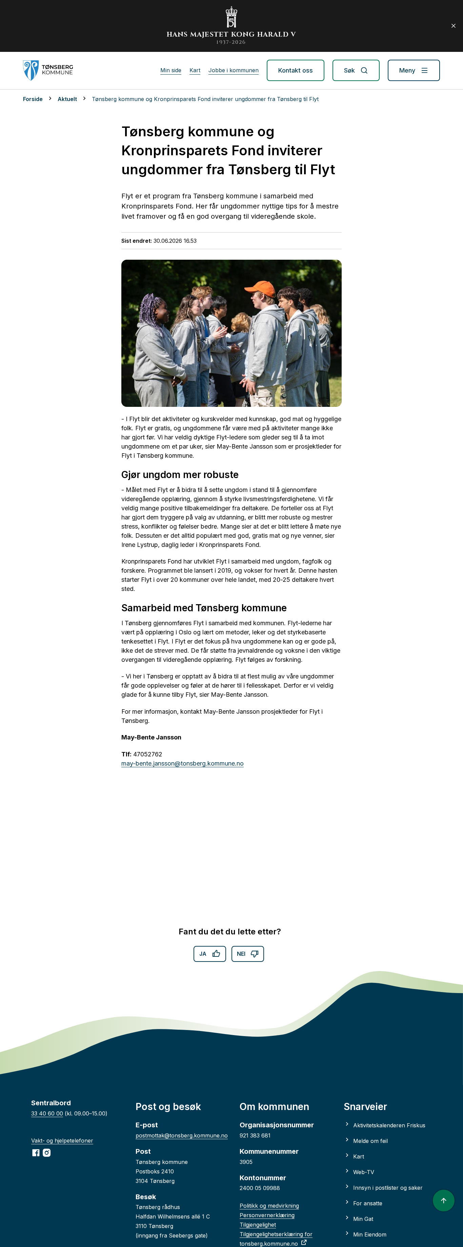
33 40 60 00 (47, 1113)
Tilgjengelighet (258, 1224)
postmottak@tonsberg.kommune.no (182, 1135)
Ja (202, 953)
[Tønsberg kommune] (48, 70)
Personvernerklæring (267, 1215)
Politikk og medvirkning (269, 1205)
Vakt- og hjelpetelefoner (62, 1140)
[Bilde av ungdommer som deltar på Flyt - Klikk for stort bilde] (231, 333)
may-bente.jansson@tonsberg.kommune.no (182, 763)
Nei (241, 953)
